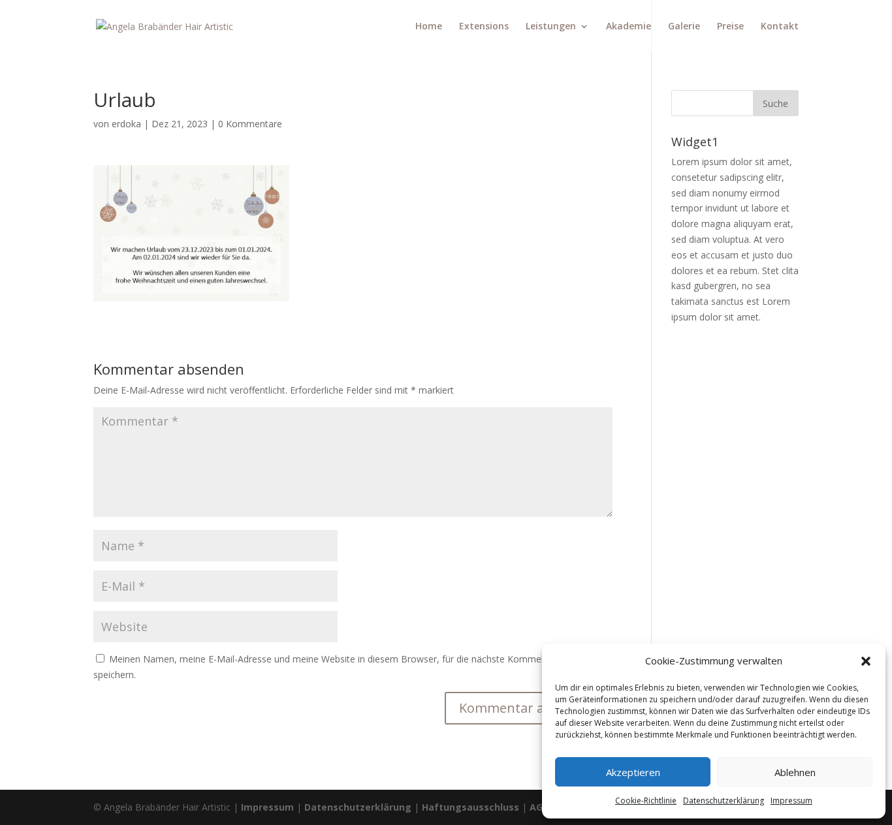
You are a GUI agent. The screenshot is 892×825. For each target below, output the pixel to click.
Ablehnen (795, 772)
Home (428, 27)
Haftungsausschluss (472, 807)
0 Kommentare (250, 123)
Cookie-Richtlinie (646, 800)
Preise (730, 27)
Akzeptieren (633, 772)
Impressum (791, 800)
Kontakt (780, 27)
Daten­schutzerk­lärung (723, 800)
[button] (865, 661)
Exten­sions (484, 27)
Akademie (628, 27)
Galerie (684, 27)
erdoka (126, 123)
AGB (539, 807)
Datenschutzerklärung (357, 807)
